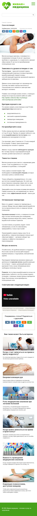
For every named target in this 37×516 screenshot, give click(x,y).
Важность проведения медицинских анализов (13, 459)
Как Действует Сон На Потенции (13, 308)
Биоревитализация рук (13, 377)
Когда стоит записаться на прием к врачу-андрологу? (18, 353)
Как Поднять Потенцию (27, 310)
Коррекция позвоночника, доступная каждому (14, 485)
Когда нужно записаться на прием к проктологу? (18, 431)
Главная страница (7, 22)
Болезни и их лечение (26, 28)
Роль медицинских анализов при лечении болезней (17, 402)
